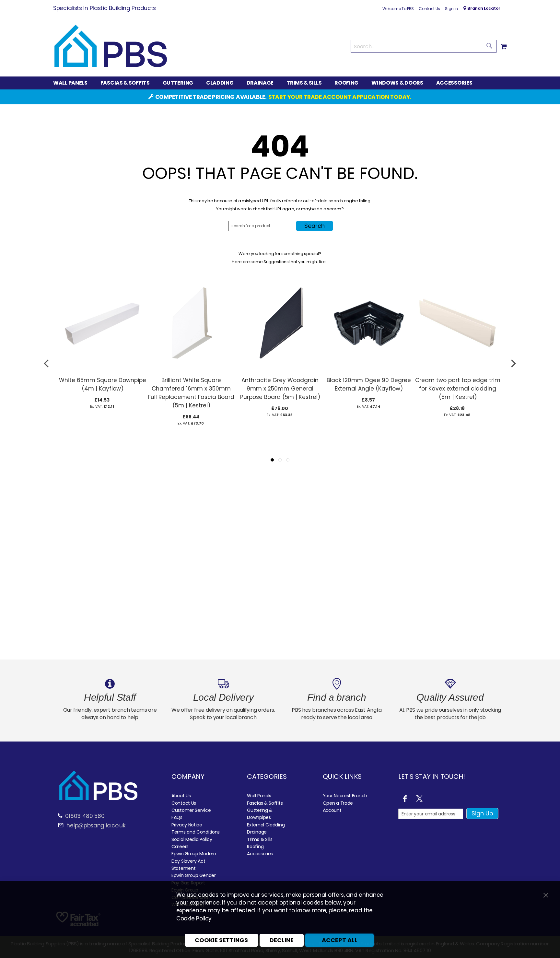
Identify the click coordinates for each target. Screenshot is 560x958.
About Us (181, 795)
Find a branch (336, 697)
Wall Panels (259, 795)
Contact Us (429, 8)
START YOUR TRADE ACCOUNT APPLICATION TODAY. (340, 97)
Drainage (257, 832)
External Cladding (266, 825)
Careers (180, 846)
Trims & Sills (259, 839)
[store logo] (110, 46)
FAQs (176, 817)
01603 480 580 (84, 816)
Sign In (451, 8)
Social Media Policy (191, 839)
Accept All (339, 940)
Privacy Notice (186, 825)
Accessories (260, 853)
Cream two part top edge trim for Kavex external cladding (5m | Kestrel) (457, 388)
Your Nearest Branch (345, 795)
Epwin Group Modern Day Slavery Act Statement (193, 860)
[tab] (280, 82)
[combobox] (423, 46)
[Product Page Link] (102, 370)
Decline (282, 940)
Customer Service (191, 810)
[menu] (280, 82)
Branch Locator (483, 8)
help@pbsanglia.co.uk (95, 825)
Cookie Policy (194, 918)
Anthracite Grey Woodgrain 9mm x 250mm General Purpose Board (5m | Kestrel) (280, 388)
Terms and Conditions (195, 832)
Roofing (255, 846)
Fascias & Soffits (265, 803)
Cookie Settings (221, 940)
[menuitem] (73, 83)
